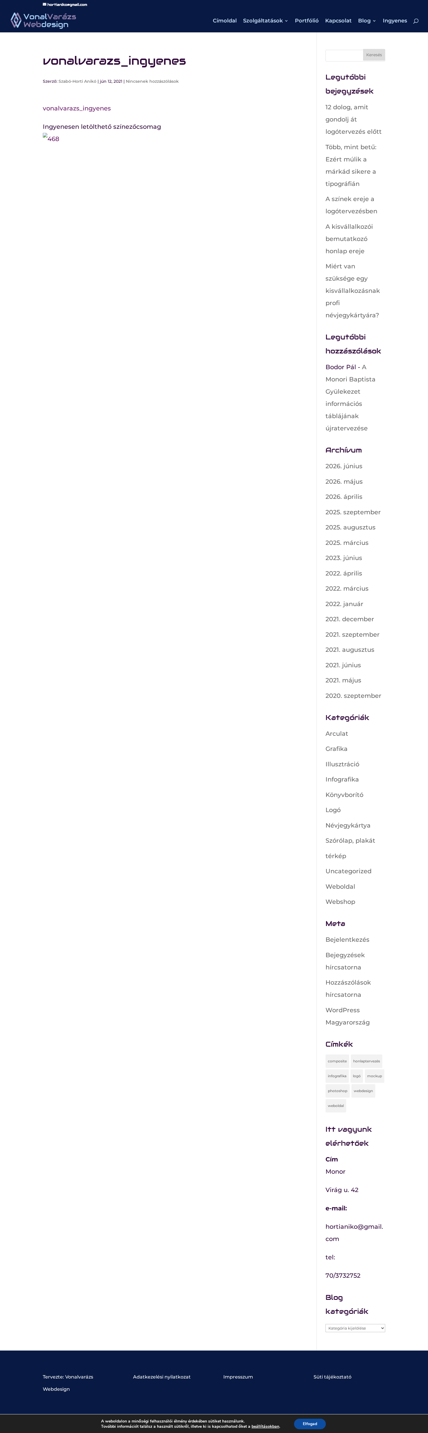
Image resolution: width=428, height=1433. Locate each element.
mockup (374, 1076)
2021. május (343, 680)
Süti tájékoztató (332, 1377)
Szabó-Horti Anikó (77, 81)
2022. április (344, 573)
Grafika (337, 748)
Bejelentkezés (347, 939)
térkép (336, 856)
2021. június (343, 665)
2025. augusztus (351, 527)
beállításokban (265, 1426)
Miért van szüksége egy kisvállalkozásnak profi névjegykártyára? (353, 291)
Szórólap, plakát (350, 840)
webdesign (363, 1091)
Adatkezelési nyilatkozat (162, 1377)
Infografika (342, 779)
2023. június (344, 557)
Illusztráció (342, 764)
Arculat (337, 733)
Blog (364, 21)
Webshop (340, 901)
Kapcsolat (338, 21)
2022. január (344, 604)
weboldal (336, 1105)
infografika (337, 1076)
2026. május (344, 481)
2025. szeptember (353, 512)
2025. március (347, 542)
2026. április (344, 496)
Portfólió (307, 21)
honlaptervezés (366, 1061)
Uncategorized (349, 871)
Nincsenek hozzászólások (152, 81)
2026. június (344, 466)
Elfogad (310, 1424)
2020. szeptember (353, 695)
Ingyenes (395, 21)
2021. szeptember (353, 634)
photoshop (337, 1091)
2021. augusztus (350, 649)
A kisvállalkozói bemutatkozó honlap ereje (349, 239)
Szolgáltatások (263, 21)
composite (337, 1061)
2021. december (350, 619)
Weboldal (340, 886)
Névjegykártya (348, 825)
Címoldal (225, 21)
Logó (333, 810)
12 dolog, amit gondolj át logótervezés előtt (354, 119)
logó (357, 1076)
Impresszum (238, 1377)
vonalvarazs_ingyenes (77, 108)
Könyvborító (344, 794)
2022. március (347, 588)
